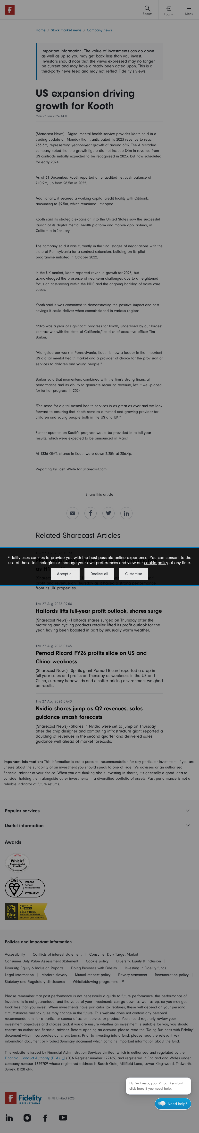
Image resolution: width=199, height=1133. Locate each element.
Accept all (65, 574)
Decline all (99, 574)
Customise (133, 574)
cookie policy (156, 562)
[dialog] (99, 566)
